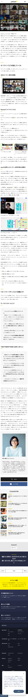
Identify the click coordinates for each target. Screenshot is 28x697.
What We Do (4, 630)
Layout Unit (9, 187)
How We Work (4, 638)
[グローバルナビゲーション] (25, 1)
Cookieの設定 (4, 695)
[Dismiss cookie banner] (23, 674)
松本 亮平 (21, 189)
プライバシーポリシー (13, 686)
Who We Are (4, 625)
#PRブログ (13, 547)
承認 (19, 691)
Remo (13, 117)
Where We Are (4, 643)
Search (2, 2)
